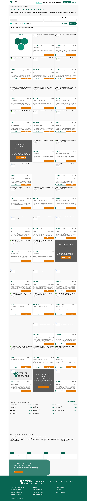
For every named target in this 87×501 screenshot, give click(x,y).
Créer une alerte (64, 23)
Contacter (48, 55)
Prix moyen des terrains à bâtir (16, 492)
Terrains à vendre (39, 2)
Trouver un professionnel (21, 157)
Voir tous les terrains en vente (16, 489)
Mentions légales (59, 491)
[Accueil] (14, 2)
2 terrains (30, 404)
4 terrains (52, 413)
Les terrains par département (16, 491)
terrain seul (29, 23)
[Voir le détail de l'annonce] (43, 45)
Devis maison (74, 2)
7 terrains (30, 413)
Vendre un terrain (67, 2)
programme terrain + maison (18, 23)
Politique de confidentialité (60, 492)
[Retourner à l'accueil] (21, 482)
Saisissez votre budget (48, 20)
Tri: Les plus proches (71, 30)
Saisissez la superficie (65, 20)
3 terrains (52, 404)
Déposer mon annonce (18, 471)
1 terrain (75, 404)
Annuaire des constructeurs (16, 494)
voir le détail (38, 55)
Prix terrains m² (59, 2)
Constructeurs (45, 2)
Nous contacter (58, 489)
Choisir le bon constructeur (38, 494)
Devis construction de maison (38, 491)
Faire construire (52, 2)
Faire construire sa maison (38, 489)
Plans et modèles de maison (38, 492)
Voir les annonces (72, 23)
